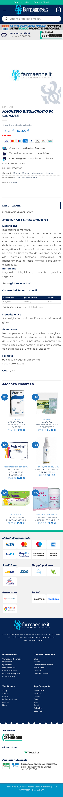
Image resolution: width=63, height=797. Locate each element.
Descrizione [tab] (11, 205)
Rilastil (5, 696)
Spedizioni (7, 664)
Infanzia (37, 693)
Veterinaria (39, 711)
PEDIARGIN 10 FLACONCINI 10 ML (16, 518)
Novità (37, 662)
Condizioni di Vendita (12, 659)
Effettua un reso (9, 670)
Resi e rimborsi (9, 668)
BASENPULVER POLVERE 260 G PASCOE (16, 424)
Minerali (7, 107)
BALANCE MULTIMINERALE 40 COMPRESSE (46, 424)
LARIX (14, 182)
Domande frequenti (11, 673)
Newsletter (39, 668)
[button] (4, 10)
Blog (36, 659)
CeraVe (5, 702)
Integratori (39, 690)
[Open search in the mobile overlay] (31, 18)
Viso (36, 702)
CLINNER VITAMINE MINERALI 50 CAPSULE (47, 518)
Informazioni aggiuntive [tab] (17, 212)
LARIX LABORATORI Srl (25, 178)
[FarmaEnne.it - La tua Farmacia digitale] (31, 9)
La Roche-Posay (9, 699)
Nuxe (4, 705)
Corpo (37, 696)
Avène (5, 693)
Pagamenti (7, 662)
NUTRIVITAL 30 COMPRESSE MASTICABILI (16, 472)
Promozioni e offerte (43, 664)
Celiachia (38, 708)
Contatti (37, 670)
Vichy (4, 690)
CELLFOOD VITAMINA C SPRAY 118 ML (47, 471)
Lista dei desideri (41, 673)
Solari (36, 705)
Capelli (37, 699)
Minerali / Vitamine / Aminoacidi (38, 173)
